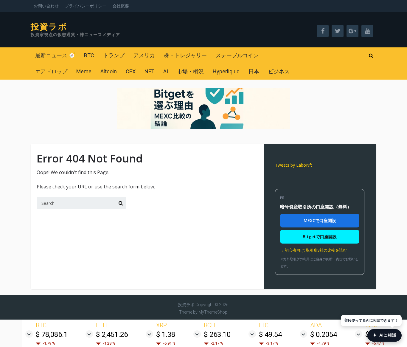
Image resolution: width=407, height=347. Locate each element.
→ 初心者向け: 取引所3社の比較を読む (313, 250)
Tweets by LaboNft (293, 165)
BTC (89, 55)
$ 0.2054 (323, 334)
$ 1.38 (165, 334)
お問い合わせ (46, 6)
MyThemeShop (212, 312)
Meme (83, 71)
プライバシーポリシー (85, 6)
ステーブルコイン (237, 55)
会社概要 (120, 6)
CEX (131, 71)
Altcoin (108, 71)
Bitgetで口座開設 (320, 236)
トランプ (114, 55)
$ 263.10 (217, 334)
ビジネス (279, 71)
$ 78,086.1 (52, 334)
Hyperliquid (226, 71)
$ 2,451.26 (112, 334)
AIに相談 (384, 335)
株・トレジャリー (185, 55)
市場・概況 (190, 71)
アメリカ (144, 55)
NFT (149, 71)
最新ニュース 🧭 (55, 55)
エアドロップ (51, 71)
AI (165, 71)
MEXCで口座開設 (320, 220)
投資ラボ (49, 27)
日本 (253, 71)
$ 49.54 (270, 334)
